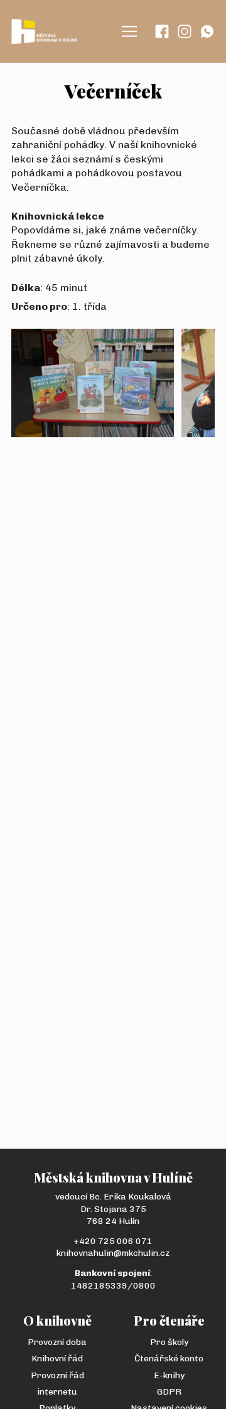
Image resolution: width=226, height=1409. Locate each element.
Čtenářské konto (168, 1358)
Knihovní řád (57, 1358)
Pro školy (169, 1342)
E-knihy (169, 1375)
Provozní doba (57, 1342)
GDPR (169, 1391)
